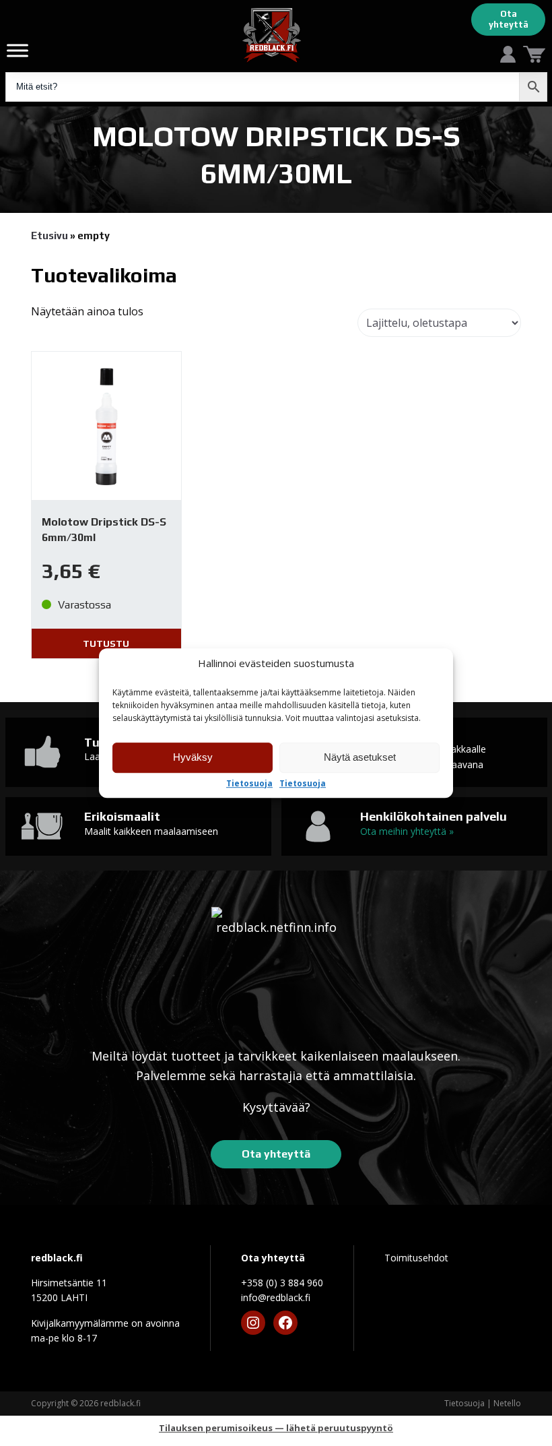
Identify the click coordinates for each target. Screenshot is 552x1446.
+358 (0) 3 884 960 (282, 1282)
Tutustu (106, 643)
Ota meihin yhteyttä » (407, 831)
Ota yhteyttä (508, 19)
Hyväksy (193, 757)
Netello (507, 1403)
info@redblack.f (275, 1297)
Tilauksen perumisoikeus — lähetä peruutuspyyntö (276, 1428)
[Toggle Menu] (17, 50)
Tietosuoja (249, 784)
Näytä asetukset (360, 757)
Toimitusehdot (416, 1257)
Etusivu (49, 235)
